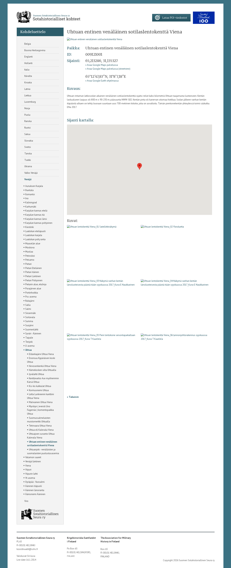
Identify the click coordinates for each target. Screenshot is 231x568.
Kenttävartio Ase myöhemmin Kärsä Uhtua (43, 380)
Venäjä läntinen (32, 461)
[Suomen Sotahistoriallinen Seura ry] (48, 16)
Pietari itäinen (31, 272)
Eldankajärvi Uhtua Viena (40, 354)
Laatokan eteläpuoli (34, 231)
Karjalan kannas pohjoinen (37, 222)
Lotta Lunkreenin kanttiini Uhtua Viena (40, 396)
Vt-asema (29, 477)
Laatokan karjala (32, 235)
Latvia (27, 89)
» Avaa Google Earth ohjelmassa (102, 80)
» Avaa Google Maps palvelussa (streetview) (107, 68)
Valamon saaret (32, 457)
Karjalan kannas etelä (35, 210)
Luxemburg (30, 101)
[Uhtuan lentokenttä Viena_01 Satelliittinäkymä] (94, 39)
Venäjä (27, 179)
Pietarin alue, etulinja (34, 284)
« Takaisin (73, 396)
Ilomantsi (29, 194)
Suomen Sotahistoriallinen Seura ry (36, 537)
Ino (26, 198)
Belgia (27, 43)
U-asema (28, 345)
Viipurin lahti (30, 473)
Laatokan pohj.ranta (34, 239)
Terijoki (28, 341)
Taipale (28, 337)
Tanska (28, 153)
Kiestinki (28, 227)
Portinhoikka (30, 292)
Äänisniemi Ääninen (34, 494)
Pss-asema (29, 296)
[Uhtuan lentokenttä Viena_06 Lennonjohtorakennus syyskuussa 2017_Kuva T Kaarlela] (176, 338)
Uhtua (27, 349)
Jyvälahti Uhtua (35, 374)
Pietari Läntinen (32, 276)
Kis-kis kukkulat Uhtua (39, 386)
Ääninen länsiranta (33, 490)
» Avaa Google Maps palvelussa (101, 65)
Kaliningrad (30, 202)
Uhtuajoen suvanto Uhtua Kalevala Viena (41, 435)
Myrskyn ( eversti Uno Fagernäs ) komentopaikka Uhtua (40, 409)
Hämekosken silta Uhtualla (41, 370)
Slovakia (28, 140)
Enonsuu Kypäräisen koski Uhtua (41, 359)
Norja (27, 108)
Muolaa (28, 251)
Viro (26, 501)
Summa (28, 321)
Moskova (28, 247)
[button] (139, 166)
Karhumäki (29, 206)
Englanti (28, 56)
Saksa (27, 134)
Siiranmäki (29, 313)
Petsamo (28, 259)
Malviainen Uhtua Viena (40, 402)
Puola (27, 114)
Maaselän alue (31, 243)
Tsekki (27, 160)
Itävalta (28, 76)
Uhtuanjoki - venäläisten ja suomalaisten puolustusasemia (43, 451)
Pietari (27, 263)
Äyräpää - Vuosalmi (34, 481)
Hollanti (28, 63)
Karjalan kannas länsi (35, 218)
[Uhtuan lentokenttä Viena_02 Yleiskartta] (162, 228)
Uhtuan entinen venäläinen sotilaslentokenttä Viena (42, 443)
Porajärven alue (32, 288)
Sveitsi (27, 147)
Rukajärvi (28, 300)
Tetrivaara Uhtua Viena (39, 425)
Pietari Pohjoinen (32, 280)
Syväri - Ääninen (32, 333)
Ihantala (28, 190)
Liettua (27, 95)
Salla (26, 304)
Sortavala (29, 317)
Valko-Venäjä (31, 172)
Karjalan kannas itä (34, 214)
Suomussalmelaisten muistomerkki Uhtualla (38, 419)
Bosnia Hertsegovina (34, 50)
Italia (26, 69)
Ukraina (28, 166)
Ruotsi (27, 127)
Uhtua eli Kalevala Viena (40, 429)
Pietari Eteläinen (32, 268)
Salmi (27, 308)
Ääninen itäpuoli (32, 486)
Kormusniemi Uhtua (38, 390)
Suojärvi (28, 325)
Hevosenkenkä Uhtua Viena (41, 366)
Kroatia (28, 82)
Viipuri (27, 469)
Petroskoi (29, 255)
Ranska (28, 121)
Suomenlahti (30, 329)
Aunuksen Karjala (33, 186)
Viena (27, 465)
